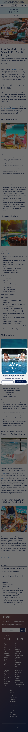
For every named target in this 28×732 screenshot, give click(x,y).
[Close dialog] (26, 349)
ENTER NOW (20, 382)
